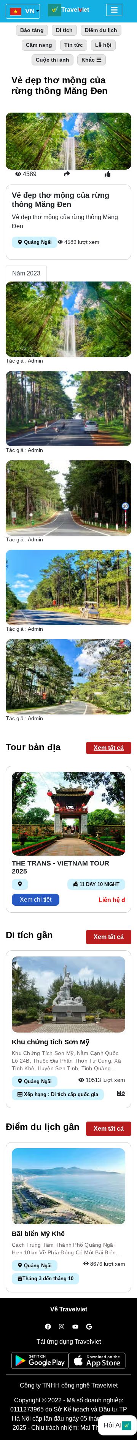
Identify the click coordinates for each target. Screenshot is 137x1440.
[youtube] (75, 1327)
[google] (89, 1327)
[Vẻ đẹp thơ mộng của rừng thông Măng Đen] (68, 318)
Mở (121, 1093)
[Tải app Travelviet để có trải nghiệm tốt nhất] (39, 1363)
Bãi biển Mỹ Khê (38, 1234)
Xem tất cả (109, 748)
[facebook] (48, 1327)
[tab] (26, 274)
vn (29, 11)
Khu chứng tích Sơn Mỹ (50, 1042)
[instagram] (62, 1327)
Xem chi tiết (35, 899)
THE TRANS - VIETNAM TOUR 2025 (60, 867)
